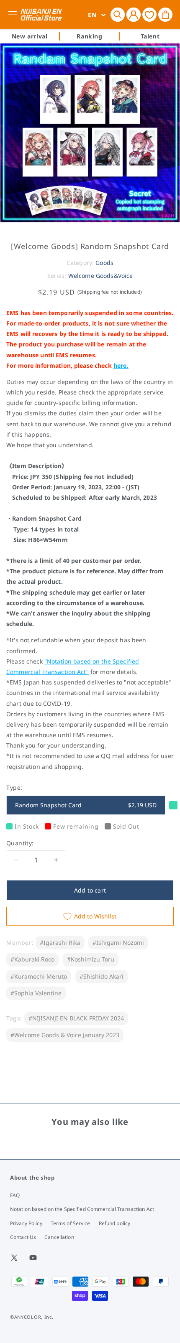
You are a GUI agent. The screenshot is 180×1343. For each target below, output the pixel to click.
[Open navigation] (14, 14)
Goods (104, 263)
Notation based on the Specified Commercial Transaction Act (82, 1209)
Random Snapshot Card (86, 805)
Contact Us (23, 1237)
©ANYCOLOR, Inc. (32, 1317)
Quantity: (20, 843)
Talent (150, 36)
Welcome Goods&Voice (100, 276)
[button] (118, 15)
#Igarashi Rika (60, 942)
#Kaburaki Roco (32, 959)
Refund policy (115, 1223)
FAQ (15, 1195)
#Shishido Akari (101, 976)
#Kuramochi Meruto (38, 976)
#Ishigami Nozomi (118, 942)
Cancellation (59, 1237)
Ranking (89, 36)
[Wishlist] (149, 14)
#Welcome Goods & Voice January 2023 (64, 1035)
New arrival (30, 36)
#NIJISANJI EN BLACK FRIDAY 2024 (76, 1018)
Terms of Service (70, 1223)
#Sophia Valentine (36, 993)
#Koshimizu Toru (90, 959)
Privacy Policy (26, 1223)
